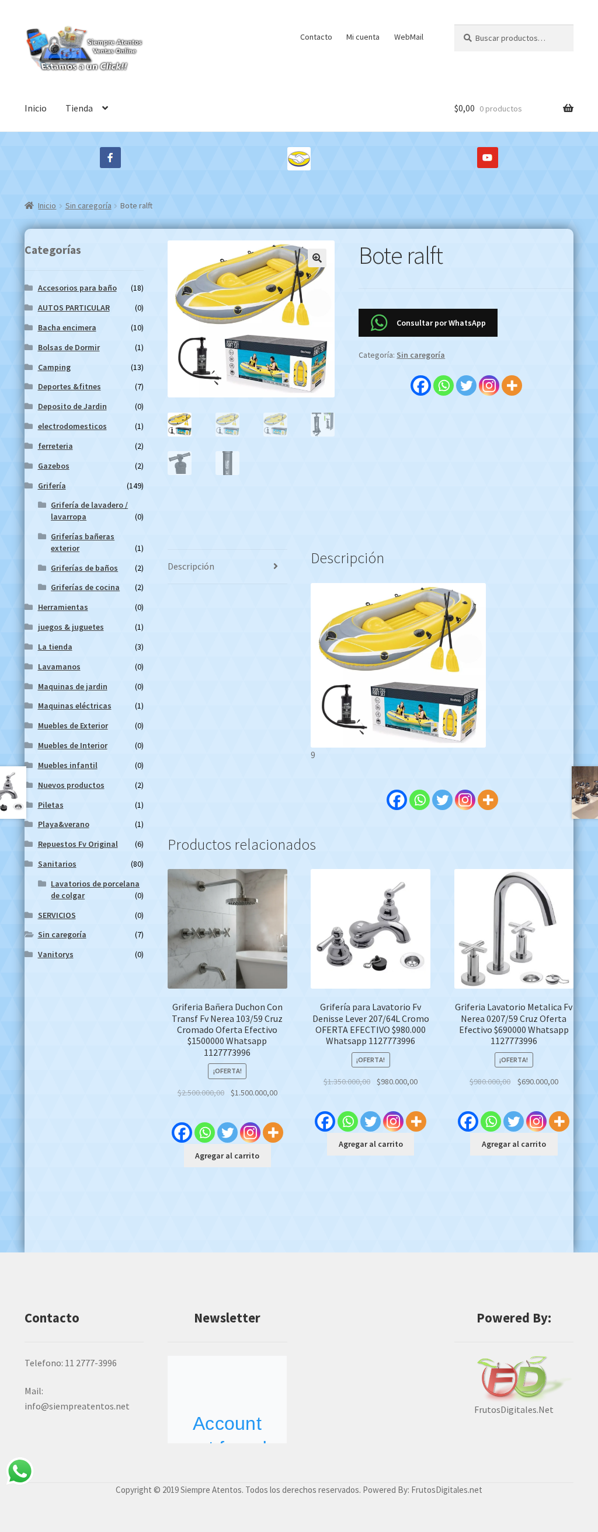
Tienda (79, 108)
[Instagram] (489, 378)
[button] (317, 258)
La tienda (55, 646)
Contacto (316, 37)
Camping (54, 367)
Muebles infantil (68, 765)
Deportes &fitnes (69, 386)
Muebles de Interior (72, 745)
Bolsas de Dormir (69, 347)
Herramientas (63, 607)
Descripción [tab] (191, 566)
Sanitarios (57, 864)
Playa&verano (63, 824)
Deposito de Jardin (72, 406)
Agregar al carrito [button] (227, 1155)
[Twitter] (466, 378)
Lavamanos (59, 666)
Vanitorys (56, 954)
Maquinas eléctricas (75, 705)
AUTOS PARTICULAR (74, 307)
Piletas (51, 805)
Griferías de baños (84, 568)
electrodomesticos (72, 426)
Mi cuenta (363, 37)
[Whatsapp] (443, 378)
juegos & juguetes (71, 627)
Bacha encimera (67, 327)
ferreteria (55, 446)
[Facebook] (421, 378)
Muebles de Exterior (73, 725)
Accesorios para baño (77, 287)
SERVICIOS (57, 915)
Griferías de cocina (85, 587)
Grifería (52, 485)
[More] (512, 378)
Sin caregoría (88, 205)
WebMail (408, 37)
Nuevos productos (71, 785)
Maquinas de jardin (72, 686)
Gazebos (53, 465)
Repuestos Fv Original (78, 844)
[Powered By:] (513, 1379)
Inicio (36, 108)
